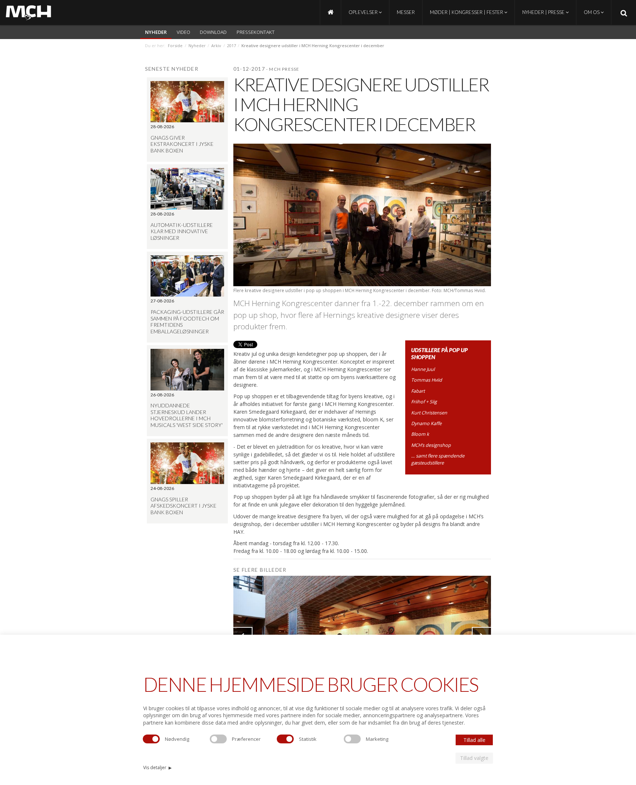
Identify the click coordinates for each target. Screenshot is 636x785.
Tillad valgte (474, 757)
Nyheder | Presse (544, 12)
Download (213, 32)
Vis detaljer (157, 767)
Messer (406, 12)
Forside (175, 45)
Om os (592, 12)
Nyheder (156, 32)
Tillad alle (474, 739)
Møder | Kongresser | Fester (467, 12)
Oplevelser (364, 12)
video (183, 32)
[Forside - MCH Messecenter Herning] (330, 12)
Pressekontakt (256, 32)
